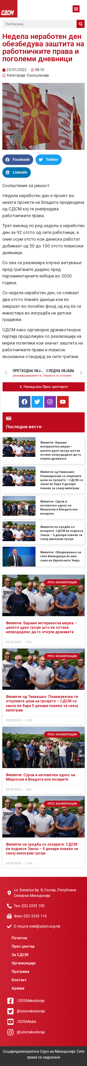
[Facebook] (24, 402)
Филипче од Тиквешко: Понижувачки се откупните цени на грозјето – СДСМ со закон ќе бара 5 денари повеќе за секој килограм (61, 480)
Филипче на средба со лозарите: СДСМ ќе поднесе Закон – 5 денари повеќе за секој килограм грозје (42, 848)
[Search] (81, 24)
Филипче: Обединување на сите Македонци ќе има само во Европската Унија (60, 556)
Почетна (19, 938)
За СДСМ (20, 955)
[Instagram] (50, 402)
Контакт (19, 980)
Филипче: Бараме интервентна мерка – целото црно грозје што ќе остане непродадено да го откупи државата (60, 450)
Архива (18, 988)
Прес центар (23, 946)
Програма (20, 971)
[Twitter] (37, 402)
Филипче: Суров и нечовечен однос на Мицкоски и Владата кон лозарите (40, 777)
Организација (23, 963)
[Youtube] (63, 402)
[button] (76, 8)
